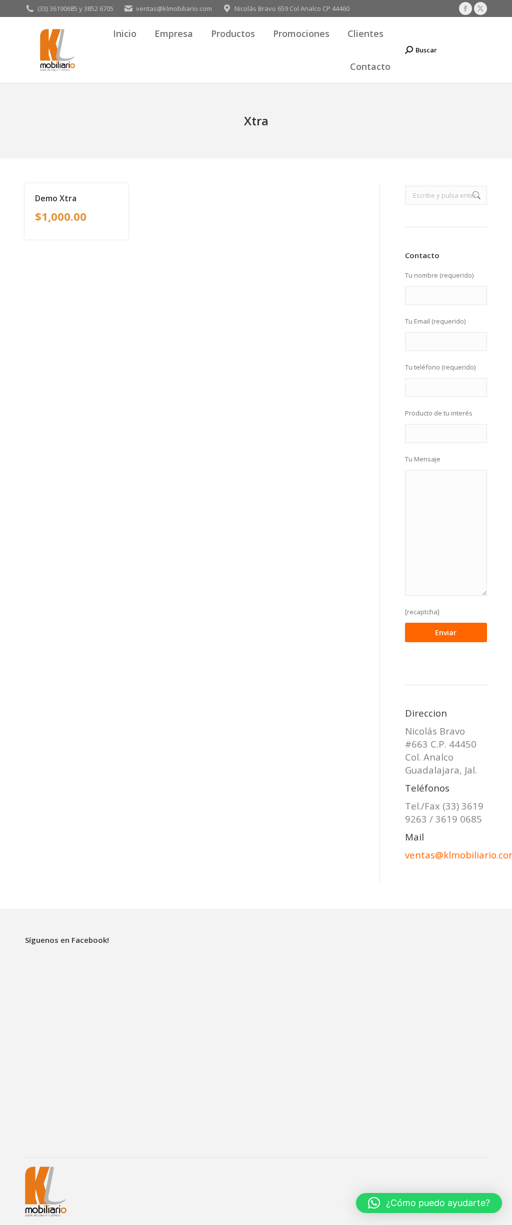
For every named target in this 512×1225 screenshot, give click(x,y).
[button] (429, 1203)
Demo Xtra (55, 198)
